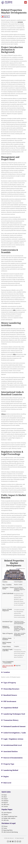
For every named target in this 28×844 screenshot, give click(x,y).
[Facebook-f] (8, 841)
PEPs (14, 354)
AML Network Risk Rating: (7, 666)
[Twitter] (10, 841)
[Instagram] (18, 841)
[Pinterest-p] (15, 841)
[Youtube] (13, 841)
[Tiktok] (20, 841)
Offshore (3, 414)
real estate (20, 22)
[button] (25, 2)
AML (14, 310)
